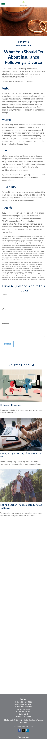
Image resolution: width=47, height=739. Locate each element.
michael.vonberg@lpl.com (23, 726)
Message (5, 323)
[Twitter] (23, 730)
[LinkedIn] (27, 730)
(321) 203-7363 (26, 702)
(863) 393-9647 (26, 704)
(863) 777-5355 (26, 707)
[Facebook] (19, 730)
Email (4, 308)
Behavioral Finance (10, 404)
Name (4, 294)
